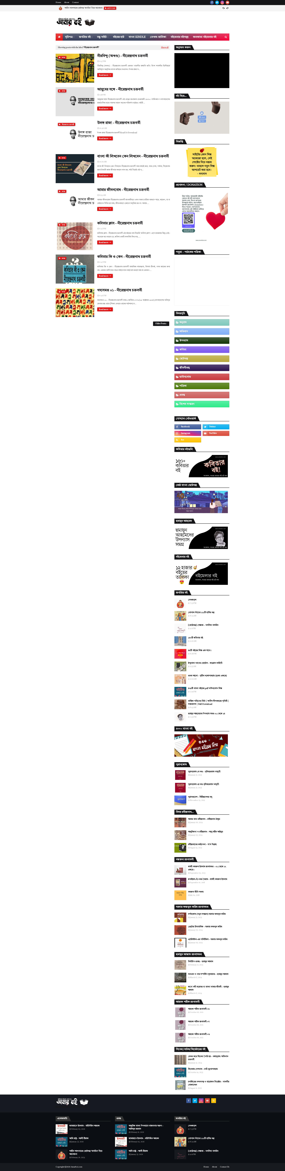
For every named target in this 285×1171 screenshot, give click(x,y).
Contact (75, 2)
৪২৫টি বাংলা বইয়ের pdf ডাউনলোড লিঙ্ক (205, 688)
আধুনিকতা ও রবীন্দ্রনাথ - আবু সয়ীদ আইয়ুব (205, 832)
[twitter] (217, 2)
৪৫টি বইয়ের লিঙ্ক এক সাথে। (199, 650)
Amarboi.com (76, 1167)
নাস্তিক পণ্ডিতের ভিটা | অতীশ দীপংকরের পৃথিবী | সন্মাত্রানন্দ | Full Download (208, 702)
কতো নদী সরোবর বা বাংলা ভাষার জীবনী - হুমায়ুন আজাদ (208, 988)
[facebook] (212, 2)
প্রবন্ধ (182, 395)
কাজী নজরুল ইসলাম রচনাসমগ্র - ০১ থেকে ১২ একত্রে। (207, 868)
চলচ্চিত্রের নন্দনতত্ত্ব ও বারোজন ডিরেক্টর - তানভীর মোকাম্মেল (208, 1083)
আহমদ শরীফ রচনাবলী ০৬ (199, 1034)
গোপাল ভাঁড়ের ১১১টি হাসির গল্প (201, 612)
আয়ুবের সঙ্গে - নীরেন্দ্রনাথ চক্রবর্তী (120, 89)
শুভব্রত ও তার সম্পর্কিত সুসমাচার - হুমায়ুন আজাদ (208, 974)
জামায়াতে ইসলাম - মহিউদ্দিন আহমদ (84, 1126)
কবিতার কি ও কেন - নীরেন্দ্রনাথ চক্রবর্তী (124, 257)
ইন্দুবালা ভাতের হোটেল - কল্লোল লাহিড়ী (205, 663)
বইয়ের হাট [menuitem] (118, 37)
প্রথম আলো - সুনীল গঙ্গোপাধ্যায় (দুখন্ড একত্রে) (207, 676)
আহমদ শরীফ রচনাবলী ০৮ (199, 1009)
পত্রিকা (183, 386)
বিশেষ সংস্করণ (186, 404)
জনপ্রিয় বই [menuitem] (85, 37)
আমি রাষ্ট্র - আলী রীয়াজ (78, 1138)
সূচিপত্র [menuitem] (69, 37)
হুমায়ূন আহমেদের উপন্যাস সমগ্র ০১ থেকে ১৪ (206, 714)
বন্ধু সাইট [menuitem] (102, 37)
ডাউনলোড (185, 377)
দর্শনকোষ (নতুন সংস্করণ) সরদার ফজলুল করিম (207, 914)
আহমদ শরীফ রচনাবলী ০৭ (198, 1022)
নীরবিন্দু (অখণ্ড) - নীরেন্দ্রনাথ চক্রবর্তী (122, 56)
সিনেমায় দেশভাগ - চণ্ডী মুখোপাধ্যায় (203, 1069)
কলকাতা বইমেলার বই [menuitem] (204, 37)
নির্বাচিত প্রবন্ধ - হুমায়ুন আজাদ (200, 961)
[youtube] (227, 2)
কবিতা (182, 349)
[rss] (187, 439)
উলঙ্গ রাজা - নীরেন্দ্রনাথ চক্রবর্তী (118, 123)
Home (58, 2)
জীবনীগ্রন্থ (184, 367)
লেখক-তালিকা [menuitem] (158, 37)
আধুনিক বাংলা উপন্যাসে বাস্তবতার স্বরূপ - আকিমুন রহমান (146, 1127)
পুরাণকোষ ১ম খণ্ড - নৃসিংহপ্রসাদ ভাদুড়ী (204, 772)
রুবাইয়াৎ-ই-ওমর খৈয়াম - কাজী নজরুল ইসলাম (207, 879)
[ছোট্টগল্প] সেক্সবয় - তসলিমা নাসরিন (203, 625)
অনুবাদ (183, 322)
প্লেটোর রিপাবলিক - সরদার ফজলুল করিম (205, 927)
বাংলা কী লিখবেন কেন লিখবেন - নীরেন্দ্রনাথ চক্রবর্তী (133, 156)
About (66, 2)
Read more (104, 75)
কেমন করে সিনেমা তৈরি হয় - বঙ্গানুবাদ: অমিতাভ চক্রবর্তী (208, 1058)
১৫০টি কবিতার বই (195, 638)
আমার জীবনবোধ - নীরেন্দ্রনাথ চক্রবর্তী (123, 190)
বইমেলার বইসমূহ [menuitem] (180, 37)
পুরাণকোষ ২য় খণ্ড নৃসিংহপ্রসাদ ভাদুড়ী (203, 784)
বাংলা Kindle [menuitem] (137, 37)
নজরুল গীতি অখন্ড (196, 892)
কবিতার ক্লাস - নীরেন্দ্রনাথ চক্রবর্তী (120, 223)
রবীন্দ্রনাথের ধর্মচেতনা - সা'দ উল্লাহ (202, 844)
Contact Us (224, 1167)
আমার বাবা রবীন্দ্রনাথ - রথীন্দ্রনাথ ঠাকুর (204, 819)
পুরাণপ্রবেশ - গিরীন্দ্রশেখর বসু (200, 797)
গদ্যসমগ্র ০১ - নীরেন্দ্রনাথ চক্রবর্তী (119, 290)
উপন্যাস (183, 340)
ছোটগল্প (183, 358)
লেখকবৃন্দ (192, 600)
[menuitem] (59, 37)
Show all (164, 48)
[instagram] (222, 2)
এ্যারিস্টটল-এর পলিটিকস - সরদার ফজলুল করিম (207, 939)
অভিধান (183, 331)
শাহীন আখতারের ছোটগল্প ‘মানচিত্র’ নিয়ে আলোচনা (83, 8)
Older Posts (160, 324)
